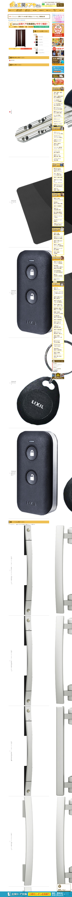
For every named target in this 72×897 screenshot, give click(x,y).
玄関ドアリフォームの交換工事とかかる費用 (58, 237)
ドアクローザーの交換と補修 (57, 159)
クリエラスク (40, 36)
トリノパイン (40, 44)
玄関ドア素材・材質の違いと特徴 (58, 93)
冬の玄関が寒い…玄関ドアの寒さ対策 (57, 316)
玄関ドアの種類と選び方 (27, 10)
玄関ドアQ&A (55, 10)
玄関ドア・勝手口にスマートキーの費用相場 (58, 245)
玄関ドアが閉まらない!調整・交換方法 (58, 297)
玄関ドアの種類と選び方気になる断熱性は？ (58, 97)
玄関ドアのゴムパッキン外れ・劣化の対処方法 (58, 185)
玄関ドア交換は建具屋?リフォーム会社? (58, 337)
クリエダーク (40, 42)
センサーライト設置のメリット (57, 279)
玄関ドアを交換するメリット (57, 289)
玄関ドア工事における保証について (58, 241)
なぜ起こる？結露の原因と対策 (57, 326)
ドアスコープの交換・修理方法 (57, 152)
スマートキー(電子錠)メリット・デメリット (58, 148)
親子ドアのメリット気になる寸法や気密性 (58, 108)
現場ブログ (48, 10)
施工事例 (35, 10)
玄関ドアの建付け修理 (58, 177)
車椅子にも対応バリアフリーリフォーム (58, 199)
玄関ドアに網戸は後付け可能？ (57, 144)
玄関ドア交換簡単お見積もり (19, 10)
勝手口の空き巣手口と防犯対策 (58, 275)
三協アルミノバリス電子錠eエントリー (57, 140)
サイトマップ (55, 366)
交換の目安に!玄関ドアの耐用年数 (57, 349)
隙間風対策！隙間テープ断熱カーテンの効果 (58, 309)
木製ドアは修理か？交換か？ (57, 189)
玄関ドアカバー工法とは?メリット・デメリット (58, 181)
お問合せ (55, 367)
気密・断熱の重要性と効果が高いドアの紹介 (58, 213)
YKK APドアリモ (57, 121)
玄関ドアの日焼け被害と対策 (57, 209)
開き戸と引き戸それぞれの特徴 (57, 342)
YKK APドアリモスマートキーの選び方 (58, 137)
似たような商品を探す (21, 20)
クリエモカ (40, 39)
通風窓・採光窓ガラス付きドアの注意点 (58, 313)
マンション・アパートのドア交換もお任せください (58, 293)
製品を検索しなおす (12, 20)
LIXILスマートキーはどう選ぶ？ (58, 217)
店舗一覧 (61, 10)
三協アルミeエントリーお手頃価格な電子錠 (58, 224)
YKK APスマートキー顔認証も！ (58, 220)
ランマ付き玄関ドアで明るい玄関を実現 (58, 104)
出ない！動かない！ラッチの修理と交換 (57, 174)
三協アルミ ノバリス (58, 123)
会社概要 (55, 363)
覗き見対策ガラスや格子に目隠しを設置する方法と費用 (58, 267)
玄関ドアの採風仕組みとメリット (57, 353)
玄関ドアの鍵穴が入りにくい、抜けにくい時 (58, 305)
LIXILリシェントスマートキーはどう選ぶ (58, 133)
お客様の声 (41, 10)
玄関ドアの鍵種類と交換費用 (57, 234)
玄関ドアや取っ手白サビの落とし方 (57, 323)
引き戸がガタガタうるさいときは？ (57, 345)
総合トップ (11, 10)
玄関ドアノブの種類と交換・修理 (57, 155)
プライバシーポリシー (57, 364)
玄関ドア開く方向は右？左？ (57, 357)
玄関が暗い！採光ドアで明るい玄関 (58, 203)
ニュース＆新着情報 (57, 368)
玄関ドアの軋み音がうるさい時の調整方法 (58, 301)
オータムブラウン (41, 52)
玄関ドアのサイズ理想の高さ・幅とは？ (58, 333)
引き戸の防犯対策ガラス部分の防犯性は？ (58, 271)
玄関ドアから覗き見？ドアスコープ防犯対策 (58, 262)
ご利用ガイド (55, 370)
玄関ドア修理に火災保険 (57, 253)
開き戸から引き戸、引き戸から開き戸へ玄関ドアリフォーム (57, 170)
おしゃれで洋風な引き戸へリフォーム (57, 116)
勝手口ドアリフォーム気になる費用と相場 (58, 112)
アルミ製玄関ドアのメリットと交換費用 (57, 101)
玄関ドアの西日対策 (57, 329)
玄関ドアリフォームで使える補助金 (58, 249)
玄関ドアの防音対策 (57, 319)
